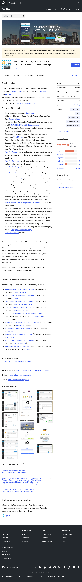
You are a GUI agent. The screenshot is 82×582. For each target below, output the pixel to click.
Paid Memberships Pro (22, 310)
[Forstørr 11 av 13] (50, 416)
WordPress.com (9, 548)
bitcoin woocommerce (73, 121)
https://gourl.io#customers (26, 103)
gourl (17, 68)
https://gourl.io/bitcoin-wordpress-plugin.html (32, 370)
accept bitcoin (75, 109)
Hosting (5, 538)
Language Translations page (21, 230)
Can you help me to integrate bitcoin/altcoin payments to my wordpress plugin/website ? (18, 490)
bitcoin (77, 113)
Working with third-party (14, 179)
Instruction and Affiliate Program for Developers (22, 203)
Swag (65, 541)
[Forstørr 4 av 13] (15, 432)
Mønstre (25, 541)
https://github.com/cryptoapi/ (18, 380)
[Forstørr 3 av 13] (15, 415)
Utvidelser (25, 538)
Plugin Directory (7, 9)
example (31, 194)
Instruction (9, 94)
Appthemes (20, 325)
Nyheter (5, 534)
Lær (43, 531)
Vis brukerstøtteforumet (65, 187)
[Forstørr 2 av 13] (15, 403)
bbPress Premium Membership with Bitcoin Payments (24, 313)
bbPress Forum (37, 316)
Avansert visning (63, 131)
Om (3, 531)
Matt (5, 551)
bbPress (6, 555)
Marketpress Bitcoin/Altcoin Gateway (19, 334)
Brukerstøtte (75, 75)
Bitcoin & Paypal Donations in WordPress (20, 295)
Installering (29, 75)
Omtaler (17, 75)
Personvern (6, 541)
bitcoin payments (74, 117)
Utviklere (45, 538)
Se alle (77, 168)
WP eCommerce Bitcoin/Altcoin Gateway (20, 340)
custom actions (39, 176)
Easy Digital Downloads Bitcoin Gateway (20, 301)
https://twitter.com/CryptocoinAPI (20, 375)
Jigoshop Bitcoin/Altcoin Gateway (17, 328)
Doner (65, 538)
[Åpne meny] (79, 3)
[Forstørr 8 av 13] (33, 422)
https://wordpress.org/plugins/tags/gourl (16, 361)
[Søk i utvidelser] (23, 16)
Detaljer (7, 75)
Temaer (25, 534)
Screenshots (42, 91)
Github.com (30, 113)
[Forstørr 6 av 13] (15, 452)
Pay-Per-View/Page (12, 167)
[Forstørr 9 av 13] (50, 393)
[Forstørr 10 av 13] (50, 404)
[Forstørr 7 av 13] (33, 393)
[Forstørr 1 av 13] (15, 393)
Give (16, 298)
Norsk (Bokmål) (12, 567)
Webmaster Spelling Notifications (17, 346)
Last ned (76, 65)
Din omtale (60, 168)
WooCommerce (20, 292)
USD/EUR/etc (18, 137)
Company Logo (14, 119)
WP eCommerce (20, 343)
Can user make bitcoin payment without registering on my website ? (15, 471)
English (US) (76, 105)
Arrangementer (67, 534)
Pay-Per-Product (11, 152)
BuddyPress (7, 558)
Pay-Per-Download (12, 161)
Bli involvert (66, 531)
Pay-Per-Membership (13, 173)
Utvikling (40, 75)
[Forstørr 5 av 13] (15, 442)
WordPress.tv (48, 541)
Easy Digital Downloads (23, 304)
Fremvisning (26, 531)
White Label (16, 91)
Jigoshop (10, 331)
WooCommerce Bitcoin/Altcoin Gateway (20, 289)
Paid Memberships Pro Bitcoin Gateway (19, 307)
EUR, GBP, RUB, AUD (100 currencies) (25, 125)
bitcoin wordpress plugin (73, 125)
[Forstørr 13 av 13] (50, 447)
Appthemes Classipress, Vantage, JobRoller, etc (22, 322)
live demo (27, 349)
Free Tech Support (12, 233)
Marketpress (11, 337)
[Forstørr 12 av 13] (50, 428)
